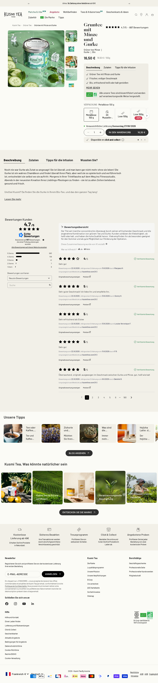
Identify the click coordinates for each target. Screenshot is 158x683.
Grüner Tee (27, 25)
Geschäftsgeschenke (137, 563)
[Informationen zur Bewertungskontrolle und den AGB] (43, 240)
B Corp (90, 580)
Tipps (61, 17)
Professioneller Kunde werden (141, 571)
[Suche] (136, 14)
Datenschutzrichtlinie (13, 646)
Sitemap (90, 596)
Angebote (54, 12)
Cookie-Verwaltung (12, 658)
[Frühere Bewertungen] (81, 397)
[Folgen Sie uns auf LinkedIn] (33, 604)
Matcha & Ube (37, 11)
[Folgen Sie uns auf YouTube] (24, 604)
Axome (87, 671)
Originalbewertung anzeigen (69, 277)
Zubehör (32, 17)
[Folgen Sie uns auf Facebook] (7, 604)
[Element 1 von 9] (71, 36)
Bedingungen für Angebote (16, 642)
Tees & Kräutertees (92, 11)
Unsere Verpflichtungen (96, 575)
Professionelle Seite (137, 567)
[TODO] (106, 244)
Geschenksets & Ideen (117, 12)
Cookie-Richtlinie (12, 650)
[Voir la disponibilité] (123, 140)
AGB (141, 674)
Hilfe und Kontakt (12, 617)
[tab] (12, 160)
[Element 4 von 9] (71, 75)
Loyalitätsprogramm (95, 567)
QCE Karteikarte (93, 588)
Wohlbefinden (70, 12)
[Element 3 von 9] (71, 62)
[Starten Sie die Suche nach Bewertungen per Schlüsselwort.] (50, 285)
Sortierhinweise (93, 592)
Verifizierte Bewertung (145, 259)
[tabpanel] (63, 184)
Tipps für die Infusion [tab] (125, 67)
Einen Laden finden (13, 621)
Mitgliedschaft (135, 575)
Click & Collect (10, 629)
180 (125, 397)
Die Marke (50, 17)
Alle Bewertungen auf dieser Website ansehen (29, 247)
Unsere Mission (93, 571)
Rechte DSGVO (10, 654)
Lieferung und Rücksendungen (17, 625)
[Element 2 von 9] (71, 49)
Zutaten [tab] (107, 67)
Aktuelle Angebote (12, 638)
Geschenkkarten (11, 634)
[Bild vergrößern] (58, 81)
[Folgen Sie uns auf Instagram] (15, 604)
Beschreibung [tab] (93, 67)
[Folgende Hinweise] (131, 398)
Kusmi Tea (16, 25)
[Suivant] (146, 115)
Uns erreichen (92, 584)
